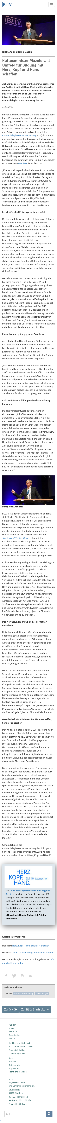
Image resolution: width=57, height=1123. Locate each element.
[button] (45, 477)
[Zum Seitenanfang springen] (1, 1121)
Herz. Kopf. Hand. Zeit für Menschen (30, 945)
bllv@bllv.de (20, 1104)
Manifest (22, 163)
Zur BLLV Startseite (33, 1009)
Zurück (9, 1009)
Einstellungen (42, 993)
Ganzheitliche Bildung (23, 993)
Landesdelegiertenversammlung (19, 135)
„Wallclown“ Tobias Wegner (16, 538)
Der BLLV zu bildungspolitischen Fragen (32, 952)
